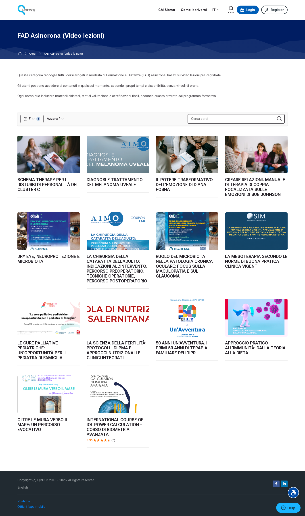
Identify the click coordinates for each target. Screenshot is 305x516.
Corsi (32, 53)
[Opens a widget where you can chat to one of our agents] (288, 508)
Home (20, 54)
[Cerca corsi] (279, 119)
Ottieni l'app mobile (31, 507)
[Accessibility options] (293, 492)
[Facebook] (276, 484)
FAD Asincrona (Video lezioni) (63, 53)
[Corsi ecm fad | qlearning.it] (26, 9)
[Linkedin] (284, 484)
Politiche (23, 501)
